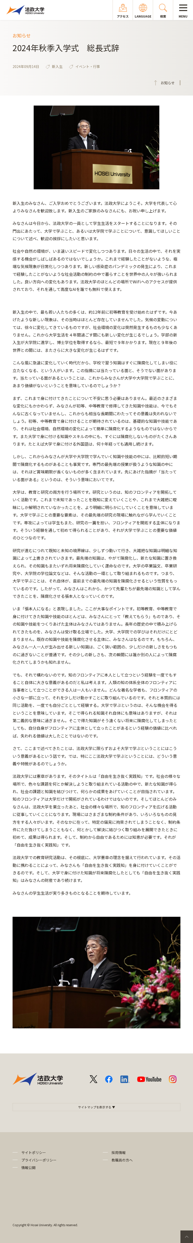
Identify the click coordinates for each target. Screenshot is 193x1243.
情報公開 (28, 1167)
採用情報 (119, 1152)
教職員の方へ (122, 1160)
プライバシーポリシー (39, 1160)
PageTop (186, 1236)
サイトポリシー (33, 1152)
